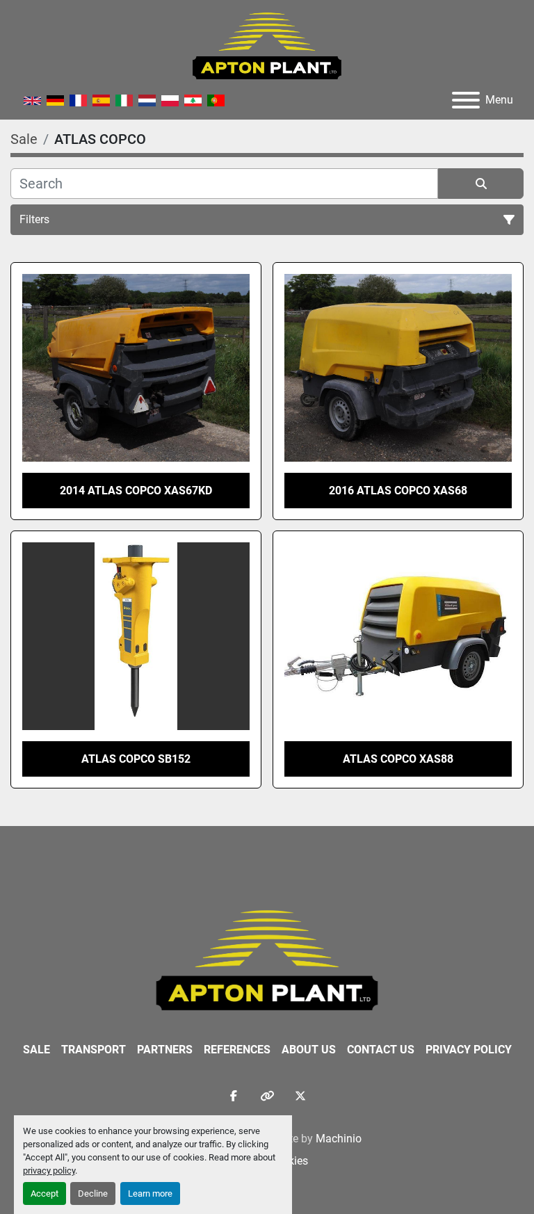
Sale (36, 1049)
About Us (309, 1049)
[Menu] (466, 100)
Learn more (150, 1193)
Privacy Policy (469, 1049)
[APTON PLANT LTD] (267, 959)
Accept (44, 1193)
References (237, 1049)
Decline (93, 1193)
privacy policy (49, 1170)
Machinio (339, 1138)
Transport (93, 1049)
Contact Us (380, 1049)
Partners (165, 1049)
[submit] (481, 183)
